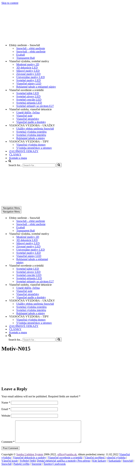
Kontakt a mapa (18, 157)
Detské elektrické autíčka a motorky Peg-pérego (63, 460)
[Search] (59, 165)
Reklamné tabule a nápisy (30, 138)
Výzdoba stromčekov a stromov (34, 147)
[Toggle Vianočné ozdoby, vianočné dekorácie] (63, 284)
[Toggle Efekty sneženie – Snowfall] (63, 218)
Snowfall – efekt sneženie (30, 48)
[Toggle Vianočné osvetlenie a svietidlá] (63, 265)
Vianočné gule (24, 115)
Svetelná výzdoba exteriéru (31, 131)
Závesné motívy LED (28, 73)
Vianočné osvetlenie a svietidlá (65, 457)
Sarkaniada (114, 460)
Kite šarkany (99, 460)
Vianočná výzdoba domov (31, 144)
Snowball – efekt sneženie (31, 51)
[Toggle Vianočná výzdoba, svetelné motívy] (63, 233)
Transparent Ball (25, 57)
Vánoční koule (9, 460)
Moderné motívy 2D (27, 64)
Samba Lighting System (29, 454)
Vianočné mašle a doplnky (31, 122)
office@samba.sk (67, 454)
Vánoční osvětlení (94, 457)
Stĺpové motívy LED (28, 70)
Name (5, 402)
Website (5, 415)
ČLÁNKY (15, 154)
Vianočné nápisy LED (28, 83)
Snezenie (37, 463)
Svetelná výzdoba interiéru (31, 134)
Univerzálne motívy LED (30, 77)
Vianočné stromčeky (27, 118)
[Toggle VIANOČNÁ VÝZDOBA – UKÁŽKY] (63, 300)
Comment (8, 441)
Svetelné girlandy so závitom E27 (35, 105)
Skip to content (9, 2)
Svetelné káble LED (27, 93)
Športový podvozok (55, 463)
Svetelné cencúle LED (28, 99)
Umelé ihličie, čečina (28, 112)
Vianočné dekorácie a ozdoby (29, 457)
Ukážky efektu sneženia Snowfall (35, 128)
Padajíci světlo (21, 463)
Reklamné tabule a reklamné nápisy (36, 86)
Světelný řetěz (28, 460)
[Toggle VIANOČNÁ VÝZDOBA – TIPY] (63, 316)
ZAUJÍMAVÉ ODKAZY (23, 151)
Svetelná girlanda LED (29, 102)
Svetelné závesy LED (28, 96)
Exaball (20, 54)
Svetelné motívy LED (28, 80)
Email (5, 409)
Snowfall (128, 460)
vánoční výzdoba (116, 457)
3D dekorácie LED (27, 67)
